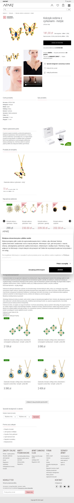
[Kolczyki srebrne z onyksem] (60, 208)
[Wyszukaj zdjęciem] (8, 17)
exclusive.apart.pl (65, 458)
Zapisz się (29, 492)
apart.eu (63, 464)
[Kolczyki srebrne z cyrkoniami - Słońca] (13, 208)
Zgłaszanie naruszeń (51, 477)
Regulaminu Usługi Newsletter (25, 488)
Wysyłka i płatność (7, 456)
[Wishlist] (57, 5)
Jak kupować (6, 458)
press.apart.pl (64, 460)
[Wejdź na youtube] (64, 486)
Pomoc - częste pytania (8, 453)
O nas (47, 453)
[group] (13, 221)
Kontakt (5, 468)
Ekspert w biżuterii (9, 429)
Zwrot (4, 460)
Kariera (48, 462)
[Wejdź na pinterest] (68, 486)
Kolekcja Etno (6, 314)
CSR (47, 460)
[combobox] (10, 417)
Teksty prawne (49, 474)
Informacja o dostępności (52, 472)
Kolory (9, 109)
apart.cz (63, 462)
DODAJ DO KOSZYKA (57, 42)
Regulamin (5, 462)
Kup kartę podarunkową (23, 456)
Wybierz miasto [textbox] (9, 416)
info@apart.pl (58, 483)
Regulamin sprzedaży (9, 439)
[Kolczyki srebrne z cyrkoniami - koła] (29, 208)
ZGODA (60, 269)
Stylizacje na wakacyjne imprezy (11, 315)
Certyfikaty (5, 464)
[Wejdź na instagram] (60, 486)
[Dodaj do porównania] (44, 72)
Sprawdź (36, 417)
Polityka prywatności (51, 470)
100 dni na (51, 56)
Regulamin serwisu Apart (52, 468)
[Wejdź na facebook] (56, 486)
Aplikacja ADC (35, 460)
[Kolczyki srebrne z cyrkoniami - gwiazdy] (44, 208)
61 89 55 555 (59, 48)
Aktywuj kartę (20, 462)
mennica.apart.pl (65, 456)
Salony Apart (49, 456)
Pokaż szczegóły (62, 263)
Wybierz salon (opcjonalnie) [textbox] (23, 416)
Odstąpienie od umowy (8, 466)
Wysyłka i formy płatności (10, 434)
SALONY (68, 1)
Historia (48, 458)
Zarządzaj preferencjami (37, 269)
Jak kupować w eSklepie (10, 431)
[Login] (52, 5)
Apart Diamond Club (9, 437)
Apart (8, 106)
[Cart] (63, 5)
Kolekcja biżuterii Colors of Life (10, 312)
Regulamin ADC (36, 462)
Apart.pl (5, 13)
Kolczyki (11, 13)
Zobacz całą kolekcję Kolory (37, 402)
